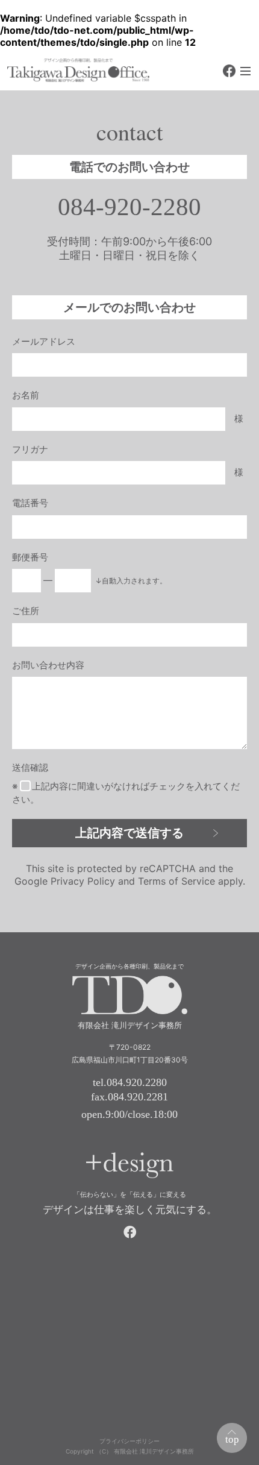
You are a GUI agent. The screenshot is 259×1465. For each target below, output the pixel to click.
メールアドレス (43, 341)
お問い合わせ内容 (48, 665)
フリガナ (30, 449)
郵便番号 (30, 557)
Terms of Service (176, 881)
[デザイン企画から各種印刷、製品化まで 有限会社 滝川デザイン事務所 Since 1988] (78, 70)
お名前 (25, 395)
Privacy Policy (83, 881)
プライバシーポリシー (129, 1441)
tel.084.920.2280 (130, 1082)
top (232, 1439)
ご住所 (25, 610)
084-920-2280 (129, 207)
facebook (229, 70)
